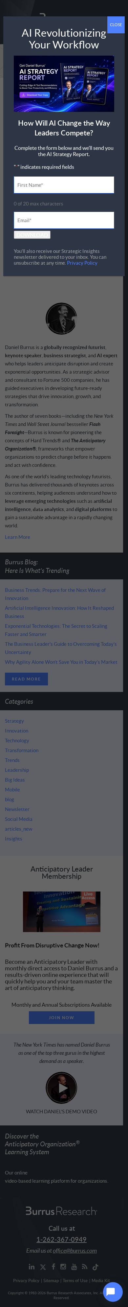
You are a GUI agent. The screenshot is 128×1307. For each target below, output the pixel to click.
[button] (113, 1292)
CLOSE (116, 24)
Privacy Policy (82, 263)
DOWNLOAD (32, 235)
